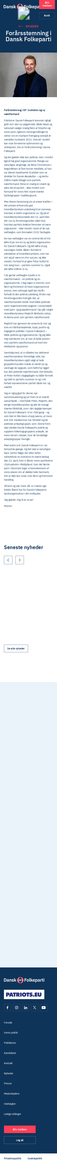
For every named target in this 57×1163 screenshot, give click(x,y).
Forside (8, 1022)
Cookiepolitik (35, 1158)
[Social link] (7, 1007)
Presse (8, 1083)
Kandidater (10, 1052)
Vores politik (11, 1032)
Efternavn (35, 745)
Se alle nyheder (16, 648)
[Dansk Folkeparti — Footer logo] (24, 980)
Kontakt (8, 1063)
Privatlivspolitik (12, 1158)
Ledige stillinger (12, 1113)
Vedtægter (10, 1103)
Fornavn (8, 745)
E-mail (7, 776)
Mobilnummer (37, 761)
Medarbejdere (11, 1093)
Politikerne (10, 1042)
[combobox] (33, 767)
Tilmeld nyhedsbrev (28, 891)
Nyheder (32, 26)
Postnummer (11, 761)
